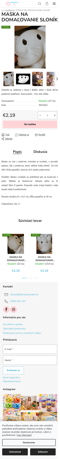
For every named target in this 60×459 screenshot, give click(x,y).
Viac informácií (24, 435)
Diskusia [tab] (40, 151)
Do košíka (30, 124)
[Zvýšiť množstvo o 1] (55, 115)
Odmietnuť (15, 451)
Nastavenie (29, 442)
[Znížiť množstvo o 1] (40, 115)
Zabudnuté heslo (12, 381)
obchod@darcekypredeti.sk (24, 294)
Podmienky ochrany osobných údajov (22, 333)
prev (3, 242)
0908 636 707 (18, 301)
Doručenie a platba (13, 324)
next (57, 242)
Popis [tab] (17, 151)
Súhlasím (43, 451)
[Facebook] (6, 309)
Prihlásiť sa (13, 370)
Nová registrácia (11, 377)
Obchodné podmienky (14, 328)
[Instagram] (13, 309)
